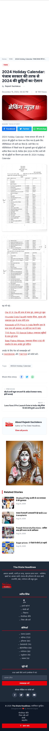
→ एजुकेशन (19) (25, 655)
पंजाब (11, 59)
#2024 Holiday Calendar (21, 366)
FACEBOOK (9, 354)
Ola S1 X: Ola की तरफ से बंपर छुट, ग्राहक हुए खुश (25, 312)
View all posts (21, 430)
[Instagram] (27, 694)
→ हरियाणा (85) (24, 641)
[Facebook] (14, 694)
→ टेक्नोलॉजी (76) (24, 644)
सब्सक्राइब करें (24, 683)
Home (4, 59)
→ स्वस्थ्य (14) (24, 658)
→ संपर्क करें (24, 609)
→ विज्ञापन (24, 613)
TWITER (23, 354)
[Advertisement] (24, 31)
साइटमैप (24, 720)
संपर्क (23, 718)
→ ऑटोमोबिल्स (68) (24, 648)
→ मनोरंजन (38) (24, 651)
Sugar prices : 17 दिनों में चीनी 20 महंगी (31, 543)
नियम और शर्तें (23, 715)
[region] (24, 463)
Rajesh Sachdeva (12, 86)
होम (24, 602)
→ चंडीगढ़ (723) (25, 637)
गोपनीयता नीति (23, 713)
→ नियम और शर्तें (24, 620)
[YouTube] (34, 694)
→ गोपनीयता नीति (24, 616)
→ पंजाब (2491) (25, 634)
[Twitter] (21, 694)
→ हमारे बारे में (24, 606)
